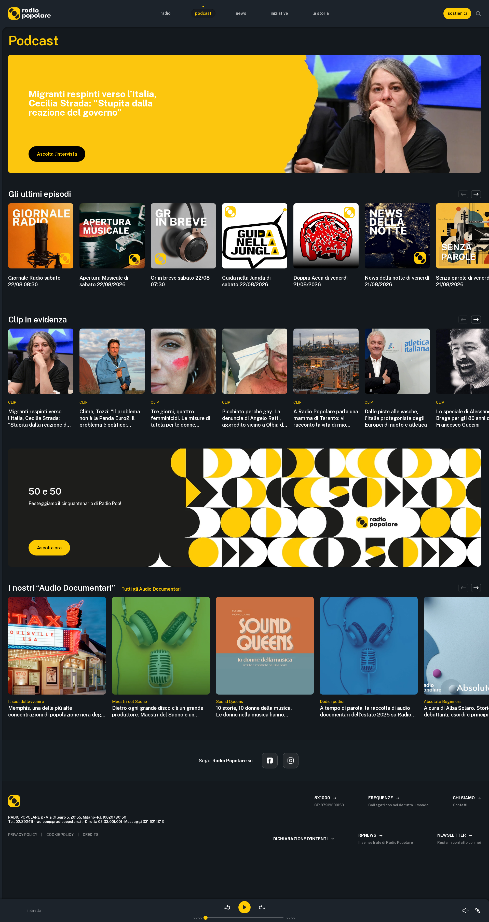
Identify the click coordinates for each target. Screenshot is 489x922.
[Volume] (466, 910)
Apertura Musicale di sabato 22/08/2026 (103, 281)
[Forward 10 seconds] (262, 907)
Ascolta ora (49, 547)
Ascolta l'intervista (57, 154)
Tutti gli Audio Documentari (151, 589)
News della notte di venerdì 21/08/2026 (397, 281)
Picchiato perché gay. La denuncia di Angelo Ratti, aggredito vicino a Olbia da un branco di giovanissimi (254, 418)
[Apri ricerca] (478, 13)
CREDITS (91, 835)
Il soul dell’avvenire (26, 701)
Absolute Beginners (442, 701)
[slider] (205, 918)
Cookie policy (60, 835)
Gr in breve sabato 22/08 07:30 (180, 281)
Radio (165, 13)
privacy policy (22, 835)
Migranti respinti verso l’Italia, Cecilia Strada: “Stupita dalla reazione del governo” (39, 418)
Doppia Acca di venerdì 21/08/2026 (320, 281)
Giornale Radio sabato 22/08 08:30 (34, 281)
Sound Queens (229, 701)
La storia (321, 13)
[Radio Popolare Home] (29, 13)
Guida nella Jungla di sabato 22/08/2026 (246, 281)
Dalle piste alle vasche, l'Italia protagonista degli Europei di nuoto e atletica (396, 418)
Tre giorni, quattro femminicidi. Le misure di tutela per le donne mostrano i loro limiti (180, 418)
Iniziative (279, 13)
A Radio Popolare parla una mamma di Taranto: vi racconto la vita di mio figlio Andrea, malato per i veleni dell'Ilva (325, 418)
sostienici (457, 13)
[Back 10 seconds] (227, 907)
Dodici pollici (332, 701)
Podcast (203, 13)
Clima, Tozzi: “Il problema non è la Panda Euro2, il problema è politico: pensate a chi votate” (109, 418)
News (241, 13)
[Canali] (478, 910)
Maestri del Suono (129, 701)
